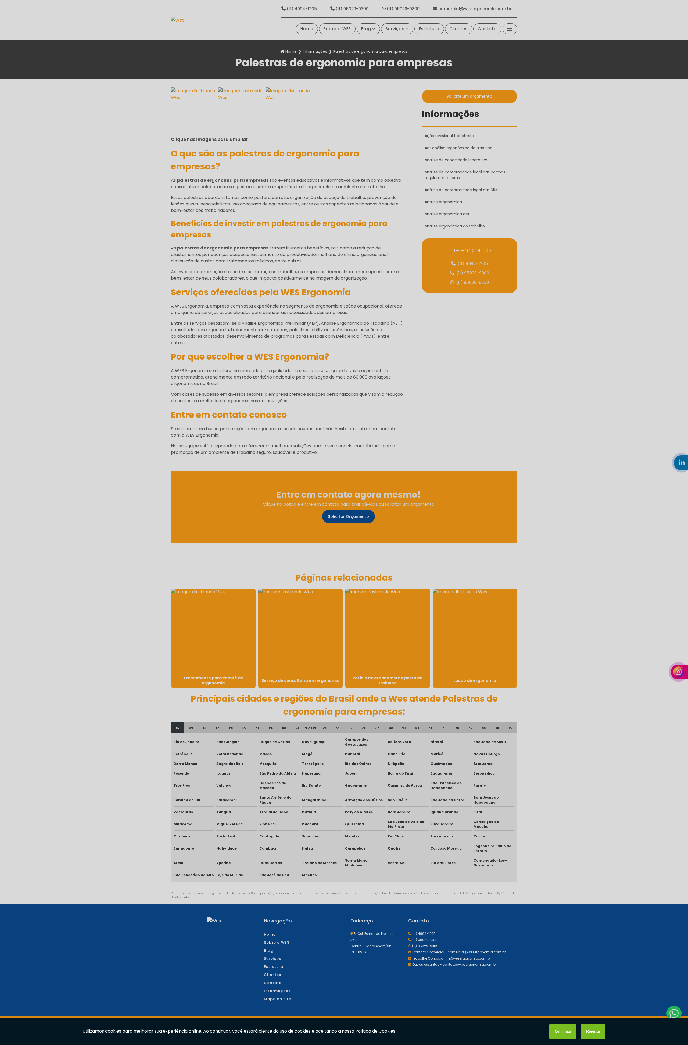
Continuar (563, 1031)
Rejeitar (593, 1031)
